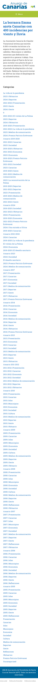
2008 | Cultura (9, 492)
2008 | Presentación (11, 472)
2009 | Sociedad (10, 449)
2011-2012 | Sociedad (12, 377)
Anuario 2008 (9, 469)
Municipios (8, 629)
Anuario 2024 (9, 205)
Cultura (6, 638)
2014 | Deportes (9, 322)
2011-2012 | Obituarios (12, 387)
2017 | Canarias (9, 276)
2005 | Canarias (10, 593)
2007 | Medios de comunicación (17, 534)
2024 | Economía (10, 247)
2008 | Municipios (11, 482)
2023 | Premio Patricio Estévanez (17, 263)
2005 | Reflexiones (11, 616)
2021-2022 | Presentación (14, 103)
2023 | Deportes (9, 119)
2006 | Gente (8, 580)
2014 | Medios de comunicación (17, 319)
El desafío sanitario (12, 260)
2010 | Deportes (9, 420)
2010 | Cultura (9, 413)
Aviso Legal (3, 681)
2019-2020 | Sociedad (12, 208)
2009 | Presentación (11, 433)
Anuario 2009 (9, 430)
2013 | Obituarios (10, 361)
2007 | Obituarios (10, 547)
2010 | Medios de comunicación (17, 416)
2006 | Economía (10, 567)
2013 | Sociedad (9, 348)
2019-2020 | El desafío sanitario (17, 250)
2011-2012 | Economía (12, 374)
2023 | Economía (10, 155)
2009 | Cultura (9, 452)
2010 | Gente (8, 423)
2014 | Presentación (11, 306)
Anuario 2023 (9, 253)
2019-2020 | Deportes (12, 186)
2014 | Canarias (9, 309)
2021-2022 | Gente (10, 202)
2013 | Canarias (9, 345)
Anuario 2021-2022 (11, 234)
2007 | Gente (8, 541)
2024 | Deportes (10, 99)
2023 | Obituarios (10, 96)
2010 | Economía (10, 407)
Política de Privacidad (15, 681)
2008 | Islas (8, 479)
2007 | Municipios (11, 524)
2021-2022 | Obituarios (12, 211)
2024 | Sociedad (10, 257)
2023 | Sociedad (10, 145)
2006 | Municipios (11, 563)
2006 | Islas (8, 560)
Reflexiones (8, 651)
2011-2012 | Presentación (13, 368)
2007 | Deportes (9, 537)
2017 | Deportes (9, 289)
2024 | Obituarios (10, 122)
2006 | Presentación (11, 554)
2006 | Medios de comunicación (17, 573)
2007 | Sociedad (10, 531)
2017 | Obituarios (10, 296)
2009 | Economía (10, 446)
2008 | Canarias (10, 475)
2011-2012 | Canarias (12, 371)
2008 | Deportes (9, 498)
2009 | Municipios (11, 443)
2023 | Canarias (10, 167)
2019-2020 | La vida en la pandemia (18, 240)
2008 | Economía (10, 485)
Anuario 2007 (9, 511)
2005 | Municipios (11, 599)
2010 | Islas (8, 400)
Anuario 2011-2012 (11, 364)
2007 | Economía (10, 527)
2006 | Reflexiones (11, 583)
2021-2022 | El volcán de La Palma (18, 116)
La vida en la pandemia (13, 93)
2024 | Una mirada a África (15, 227)
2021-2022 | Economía (12, 152)
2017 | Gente (8, 292)
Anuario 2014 (9, 302)
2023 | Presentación (11, 192)
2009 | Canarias (10, 436)
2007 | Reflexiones (11, 544)
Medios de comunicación (14, 642)
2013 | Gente (8, 358)
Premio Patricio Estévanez (15, 658)
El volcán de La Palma (13, 244)
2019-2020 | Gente (10, 171)
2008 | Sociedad (10, 488)
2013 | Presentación (11, 338)
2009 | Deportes (9, 459)
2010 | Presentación (11, 394)
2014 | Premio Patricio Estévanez (17, 332)
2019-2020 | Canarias (12, 231)
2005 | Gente (8, 612)
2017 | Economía (10, 279)
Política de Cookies (30, 681)
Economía (7, 632)
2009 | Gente (8, 462)
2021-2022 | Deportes (12, 189)
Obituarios (7, 655)
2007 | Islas (8, 521)
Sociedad (7, 635)
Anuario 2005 (9, 586)
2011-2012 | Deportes (11, 384)
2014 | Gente (8, 325)
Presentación (9, 619)
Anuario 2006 (9, 550)
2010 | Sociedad (9, 410)
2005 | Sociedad (10, 606)
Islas (5, 625)
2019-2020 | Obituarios (12, 148)
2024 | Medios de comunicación (17, 266)
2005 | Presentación (11, 590)
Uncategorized (9, 661)
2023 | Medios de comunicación (17, 132)
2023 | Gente (8, 106)
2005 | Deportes (9, 609)
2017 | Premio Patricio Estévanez (17, 299)
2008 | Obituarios (10, 508)
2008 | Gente (8, 501)
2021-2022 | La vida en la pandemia (18, 129)
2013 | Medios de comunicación (17, 351)
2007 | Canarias (10, 518)
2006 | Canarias (10, 557)
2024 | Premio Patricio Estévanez (17, 135)
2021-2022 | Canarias (12, 142)
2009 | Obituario (10, 465)
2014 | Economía (10, 312)
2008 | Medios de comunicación (17, 495)
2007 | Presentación (11, 514)
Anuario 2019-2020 (11, 138)
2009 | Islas (8, 439)
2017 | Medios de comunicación (17, 286)
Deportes (7, 645)
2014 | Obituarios (10, 328)
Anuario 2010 (9, 390)
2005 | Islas (8, 596)
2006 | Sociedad (10, 570)
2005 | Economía (10, 603)
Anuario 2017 (9, 270)
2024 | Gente (8, 109)
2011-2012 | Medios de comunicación (19, 381)
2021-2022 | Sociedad (12, 164)
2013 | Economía (10, 341)
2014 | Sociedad (9, 315)
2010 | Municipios (10, 403)
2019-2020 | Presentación (14, 125)
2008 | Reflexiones (11, 505)
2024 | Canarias (10, 237)
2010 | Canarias (9, 397)
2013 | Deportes (9, 355)
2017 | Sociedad (9, 283)
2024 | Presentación (12, 215)
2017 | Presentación (11, 273)
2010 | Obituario (10, 426)
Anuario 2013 (9, 335)
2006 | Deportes (9, 576)
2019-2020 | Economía (12, 218)
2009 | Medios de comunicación (17, 456)
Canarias (7, 622)
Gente (5, 648)
